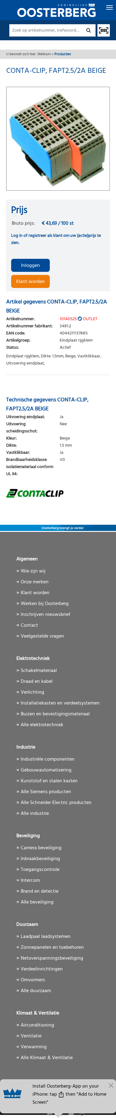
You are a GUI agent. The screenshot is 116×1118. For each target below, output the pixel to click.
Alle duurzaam (36, 991)
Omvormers (33, 980)
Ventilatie (31, 1036)
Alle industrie (35, 814)
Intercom (30, 881)
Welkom (44, 54)
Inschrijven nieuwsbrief (45, 615)
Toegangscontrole (40, 870)
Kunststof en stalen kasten (49, 781)
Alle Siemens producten (46, 792)
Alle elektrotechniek (42, 725)
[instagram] (82, 1113)
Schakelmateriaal (39, 671)
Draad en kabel (37, 682)
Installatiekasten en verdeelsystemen (60, 703)
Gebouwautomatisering (46, 770)
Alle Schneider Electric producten (56, 803)
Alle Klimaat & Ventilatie (47, 1058)
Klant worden (30, 282)
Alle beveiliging (37, 902)
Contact (29, 625)
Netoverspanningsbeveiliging (52, 958)
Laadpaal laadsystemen (46, 937)
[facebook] (50, 1113)
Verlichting (32, 692)
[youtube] (71, 1113)
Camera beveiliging (41, 848)
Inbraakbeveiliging (40, 859)
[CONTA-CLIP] (58, 493)
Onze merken (35, 582)
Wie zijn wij (33, 571)
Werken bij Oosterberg (45, 604)
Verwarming (34, 1047)
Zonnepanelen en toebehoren (52, 947)
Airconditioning (37, 1025)
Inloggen (30, 266)
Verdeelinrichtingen (42, 969)
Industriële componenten (48, 759)
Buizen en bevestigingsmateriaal (55, 714)
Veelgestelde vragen (42, 636)
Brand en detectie (39, 891)
